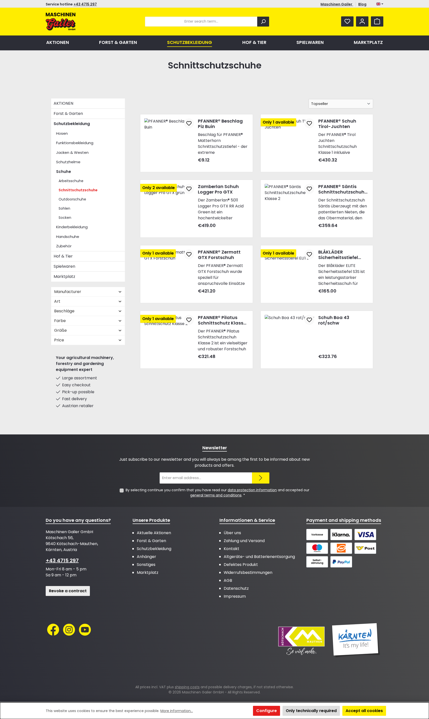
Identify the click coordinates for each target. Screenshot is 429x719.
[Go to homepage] (60, 22)
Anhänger (146, 556)
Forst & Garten (68, 113)
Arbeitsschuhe (71, 180)
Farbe (60, 321)
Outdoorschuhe (72, 199)
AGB (228, 580)
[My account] (362, 21)
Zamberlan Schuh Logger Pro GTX (218, 189)
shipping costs (187, 687)
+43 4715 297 (85, 4)
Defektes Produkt (241, 564)
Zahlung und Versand (244, 541)
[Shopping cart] (377, 21)
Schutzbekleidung (72, 124)
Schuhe (63, 171)
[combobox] (201, 22)
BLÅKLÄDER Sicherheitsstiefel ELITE (338, 254)
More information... (176, 710)
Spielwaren (64, 266)
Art (57, 301)
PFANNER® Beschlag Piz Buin (220, 123)
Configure (266, 711)
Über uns (232, 533)
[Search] (263, 22)
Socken (65, 217)
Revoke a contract (68, 591)
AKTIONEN (63, 103)
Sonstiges (146, 564)
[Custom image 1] (301, 640)
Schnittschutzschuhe (78, 190)
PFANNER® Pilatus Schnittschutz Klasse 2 (222, 320)
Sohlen (64, 208)
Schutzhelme (68, 161)
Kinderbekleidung (72, 226)
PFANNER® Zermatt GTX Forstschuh (219, 254)
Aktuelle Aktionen (154, 533)
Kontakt (231, 549)
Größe (60, 330)
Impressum (235, 596)
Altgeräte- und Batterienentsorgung (259, 556)
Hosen (62, 133)
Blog (362, 4)
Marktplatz (64, 276)
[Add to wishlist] (189, 123)
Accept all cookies (364, 711)
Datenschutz (236, 588)
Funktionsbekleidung (74, 142)
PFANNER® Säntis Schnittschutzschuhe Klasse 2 (342, 189)
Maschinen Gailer (337, 4)
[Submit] (260, 478)
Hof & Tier (63, 256)
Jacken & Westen (72, 152)
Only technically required (311, 711)
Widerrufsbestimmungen (248, 572)
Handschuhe (67, 236)
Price (59, 340)
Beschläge (64, 311)
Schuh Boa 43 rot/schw (333, 320)
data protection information (252, 490)
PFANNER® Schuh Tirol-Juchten (337, 123)
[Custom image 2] (356, 640)
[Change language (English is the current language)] (379, 4)
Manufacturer (67, 291)
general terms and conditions (216, 495)
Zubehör (64, 246)
